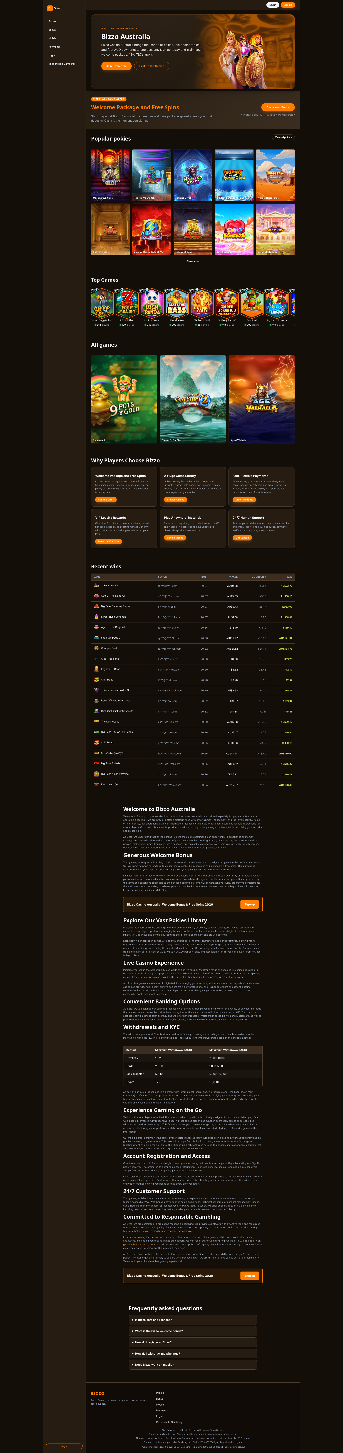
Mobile (52, 38)
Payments (54, 46)
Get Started (242, 537)
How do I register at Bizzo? (153, 1342)
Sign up (288, 4)
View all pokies (283, 137)
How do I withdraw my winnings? (157, 1353)
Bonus (52, 29)
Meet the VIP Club (108, 541)
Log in (64, 1446)
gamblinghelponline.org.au (138, 1244)
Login (51, 55)
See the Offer (106, 499)
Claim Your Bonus (278, 107)
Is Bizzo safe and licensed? (153, 1320)
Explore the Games (151, 66)
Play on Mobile (175, 537)
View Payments (244, 499)
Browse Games (175, 499)
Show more (193, 261)
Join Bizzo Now (116, 66)
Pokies (52, 21)
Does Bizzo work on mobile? (154, 1364)
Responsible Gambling (61, 63)
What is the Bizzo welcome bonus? (159, 1331)
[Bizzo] (60, 8)
